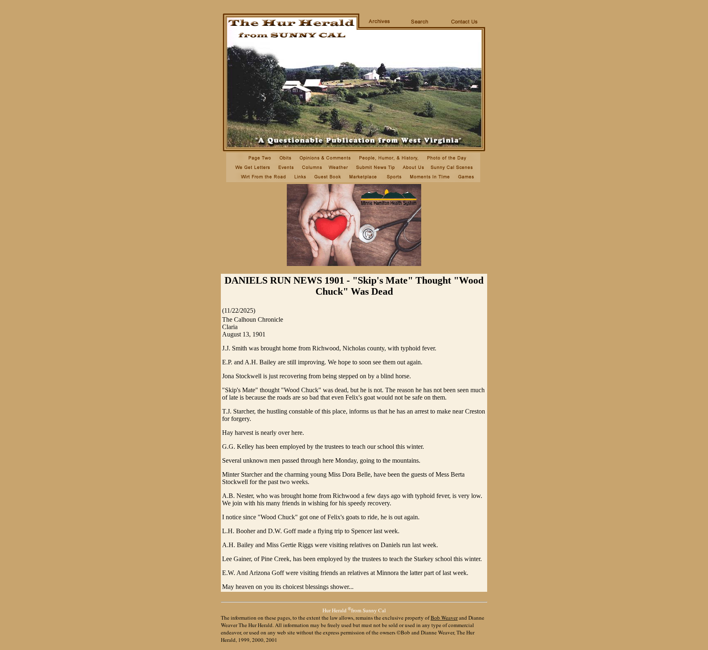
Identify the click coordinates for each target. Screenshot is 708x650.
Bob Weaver (444, 617)
